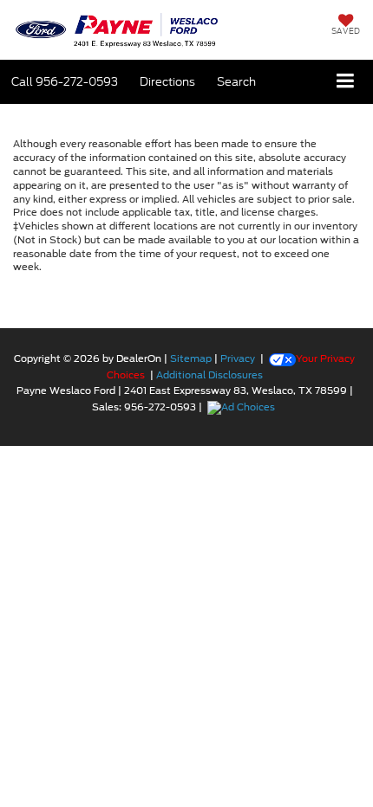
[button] (64, 82)
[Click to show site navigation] (345, 82)
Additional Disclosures (209, 375)
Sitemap (191, 358)
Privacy (237, 358)
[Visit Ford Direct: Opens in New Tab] (243, 407)
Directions (167, 82)
